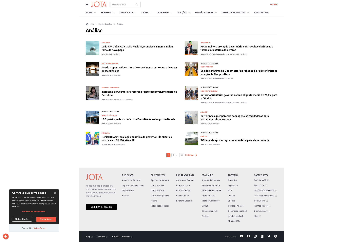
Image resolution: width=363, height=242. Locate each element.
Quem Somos (260, 211)
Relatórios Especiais (160, 206)
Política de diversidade (264, 196)
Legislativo (233, 185)
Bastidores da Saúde (211, 185)
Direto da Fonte (183, 190)
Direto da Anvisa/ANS (211, 190)
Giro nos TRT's (182, 196)
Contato (101, 236)
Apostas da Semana (131, 180)
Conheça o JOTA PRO (101, 207)
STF (230, 190)
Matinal (154, 201)
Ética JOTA (259, 185)
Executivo (232, 180)
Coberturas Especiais (237, 211)
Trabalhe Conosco (121, 236)
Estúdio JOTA (260, 180)
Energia (231, 201)
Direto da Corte (157, 190)
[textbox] (123, 4)
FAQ (88, 236)
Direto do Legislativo (160, 196)
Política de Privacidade (264, 190)
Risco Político (128, 190)
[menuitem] (91, 12)
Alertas (125, 196)
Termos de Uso (261, 206)
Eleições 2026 (234, 221)
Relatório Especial (184, 201)
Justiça (231, 196)
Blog (256, 216)
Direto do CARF (157, 185)
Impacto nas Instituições (133, 185)
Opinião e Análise (236, 206)
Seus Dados (259, 201)
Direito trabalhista (236, 216)
